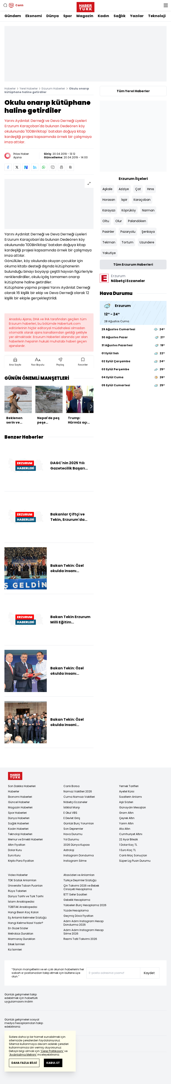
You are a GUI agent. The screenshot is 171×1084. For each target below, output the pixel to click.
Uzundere (147, 242)
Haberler (10, 88)
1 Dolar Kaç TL (128, 845)
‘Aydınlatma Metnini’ (23, 1054)
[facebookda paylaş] (8, 167)
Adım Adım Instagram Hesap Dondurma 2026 (83, 923)
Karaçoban (142, 199)
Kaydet (149, 973)
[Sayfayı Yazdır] (61, 167)
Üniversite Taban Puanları (25, 885)
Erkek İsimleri (16, 944)
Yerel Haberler (29, 88)
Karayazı (108, 210)
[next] (91, 406)
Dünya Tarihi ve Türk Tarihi (25, 896)
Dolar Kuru (15, 850)
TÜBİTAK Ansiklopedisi (22, 907)
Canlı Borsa (71, 786)
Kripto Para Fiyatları (21, 861)
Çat (138, 189)
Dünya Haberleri (18, 818)
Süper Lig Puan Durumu (135, 861)
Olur (118, 221)
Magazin (84, 15)
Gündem (12, 15)
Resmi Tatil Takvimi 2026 (80, 939)
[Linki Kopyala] (70, 167)
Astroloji (68, 850)
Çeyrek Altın (126, 818)
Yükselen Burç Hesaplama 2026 (84, 905)
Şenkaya (148, 231)
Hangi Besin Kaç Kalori (23, 912)
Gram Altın (126, 813)
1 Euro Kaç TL (127, 850)
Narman (148, 210)
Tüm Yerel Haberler (133, 91)
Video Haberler (18, 875)
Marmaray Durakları (21, 939)
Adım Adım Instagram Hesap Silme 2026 (83, 931)
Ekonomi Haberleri (20, 797)
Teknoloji (157, 15)
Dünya (52, 15)
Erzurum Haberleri (53, 88)
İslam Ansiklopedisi (21, 901)
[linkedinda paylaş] (34, 167)
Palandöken (137, 221)
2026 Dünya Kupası (76, 845)
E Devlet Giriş (71, 818)
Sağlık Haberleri (18, 823)
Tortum (127, 242)
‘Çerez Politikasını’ (52, 1051)
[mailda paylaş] (52, 167)
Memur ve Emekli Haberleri (25, 839)
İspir (124, 199)
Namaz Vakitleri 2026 (77, 791)
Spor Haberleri (17, 813)
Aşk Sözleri (126, 802)
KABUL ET (53, 1063)
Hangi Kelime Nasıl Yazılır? (25, 923)
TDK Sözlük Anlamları (22, 880)
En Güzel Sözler (18, 928)
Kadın (103, 15)
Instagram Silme (74, 861)
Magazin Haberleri (20, 807)
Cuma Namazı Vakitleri (79, 797)
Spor (67, 15)
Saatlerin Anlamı (130, 797)
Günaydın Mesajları (132, 807)
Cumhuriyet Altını (130, 834)
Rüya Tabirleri (17, 891)
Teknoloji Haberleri (20, 834)
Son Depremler (73, 829)
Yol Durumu (71, 839)
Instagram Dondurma (78, 855)
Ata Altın (124, 829)
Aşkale (107, 189)
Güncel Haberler (19, 802)
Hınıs (150, 189)
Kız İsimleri (15, 949)
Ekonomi (33, 15)
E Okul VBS (70, 813)
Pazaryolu (127, 231)
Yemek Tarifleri (128, 786)
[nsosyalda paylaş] (25, 167)
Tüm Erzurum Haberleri (133, 264)
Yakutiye (109, 253)
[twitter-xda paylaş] (16, 167)
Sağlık (120, 15)
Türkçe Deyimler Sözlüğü (79, 880)
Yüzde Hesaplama (76, 910)
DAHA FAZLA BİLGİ (24, 1063)
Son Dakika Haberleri (22, 786)
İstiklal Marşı (71, 807)
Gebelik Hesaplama (76, 900)
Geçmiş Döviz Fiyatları (78, 916)
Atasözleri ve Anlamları (78, 875)
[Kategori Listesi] (165, 5)
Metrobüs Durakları (20, 933)
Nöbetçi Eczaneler (75, 802)
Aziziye (124, 189)
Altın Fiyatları (16, 845)
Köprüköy (129, 210)
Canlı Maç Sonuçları (133, 855)
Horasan (108, 199)
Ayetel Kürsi (126, 791)
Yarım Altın (126, 823)
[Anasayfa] (15, 776)
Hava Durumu (72, 834)
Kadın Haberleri (18, 829)
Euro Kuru (14, 855)
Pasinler (108, 231)
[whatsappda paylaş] (43, 167)
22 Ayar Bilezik (128, 839)
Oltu (105, 221)
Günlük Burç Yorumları (78, 823)
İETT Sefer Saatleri (75, 894)
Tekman (108, 242)
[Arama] (5, 5)
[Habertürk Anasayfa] (85, 6)
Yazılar (137, 15)
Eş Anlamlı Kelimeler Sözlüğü (27, 917)
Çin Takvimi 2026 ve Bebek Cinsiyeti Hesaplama (81, 887)
